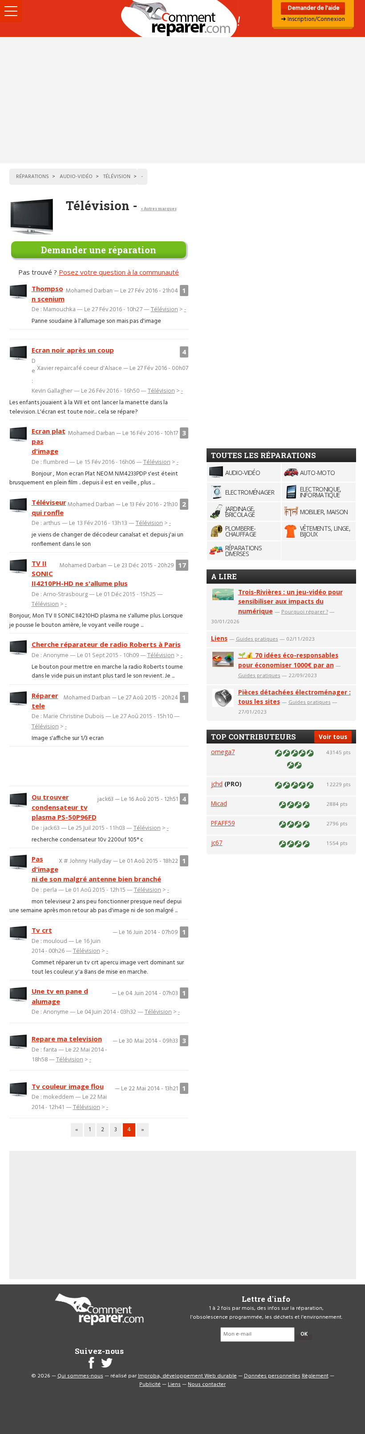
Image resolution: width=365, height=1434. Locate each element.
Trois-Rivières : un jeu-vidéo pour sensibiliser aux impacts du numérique (290, 602)
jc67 (217, 842)
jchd (217, 784)
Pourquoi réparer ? (304, 611)
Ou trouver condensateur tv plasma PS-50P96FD (64, 806)
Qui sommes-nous (80, 1376)
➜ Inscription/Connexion (313, 19)
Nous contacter (207, 1384)
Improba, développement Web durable (187, 1376)
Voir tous (333, 736)
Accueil (182, 18)
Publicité (150, 1384)
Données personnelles (272, 1376)
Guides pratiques (257, 638)
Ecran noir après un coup (73, 349)
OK (304, 1334)
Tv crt (42, 930)
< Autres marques (159, 208)
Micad (219, 803)
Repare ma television (67, 1038)
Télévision (164, 309)
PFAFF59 (223, 823)
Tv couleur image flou (68, 1086)
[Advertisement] (182, 100)
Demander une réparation (98, 250)
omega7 (223, 751)
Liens (219, 638)
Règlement (315, 1376)
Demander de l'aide (313, 8)
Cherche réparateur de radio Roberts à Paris (106, 644)
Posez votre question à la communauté (119, 272)
